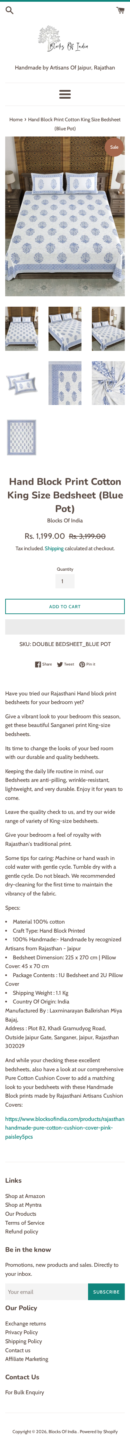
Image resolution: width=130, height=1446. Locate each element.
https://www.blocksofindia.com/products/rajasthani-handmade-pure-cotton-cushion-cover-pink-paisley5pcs (66, 1128)
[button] (65, 627)
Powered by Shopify (99, 1431)
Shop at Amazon (25, 1196)
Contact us (18, 1350)
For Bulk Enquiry (24, 1392)
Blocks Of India (63, 1431)
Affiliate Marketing (26, 1359)
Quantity (65, 569)
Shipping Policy (23, 1341)
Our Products (20, 1213)
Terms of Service (24, 1223)
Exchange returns (25, 1323)
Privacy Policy (21, 1332)
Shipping (54, 548)
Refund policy (21, 1231)
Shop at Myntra (23, 1204)
